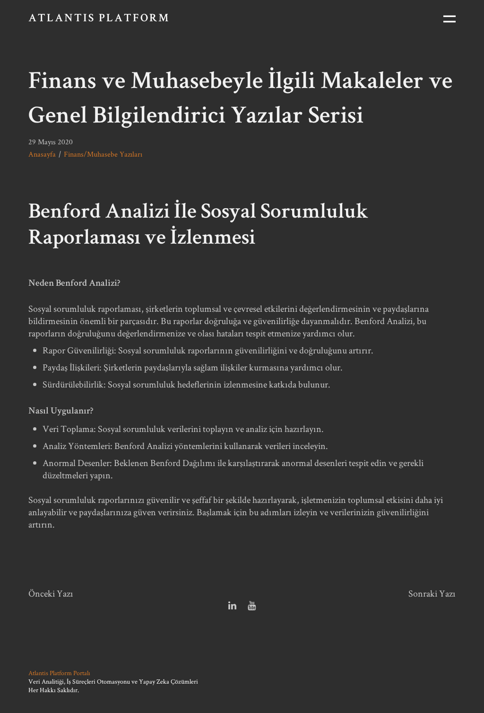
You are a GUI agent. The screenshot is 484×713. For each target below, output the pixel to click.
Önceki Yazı (50, 593)
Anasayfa (42, 154)
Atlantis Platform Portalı (59, 673)
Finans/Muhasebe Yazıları (103, 154)
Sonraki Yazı (432, 593)
